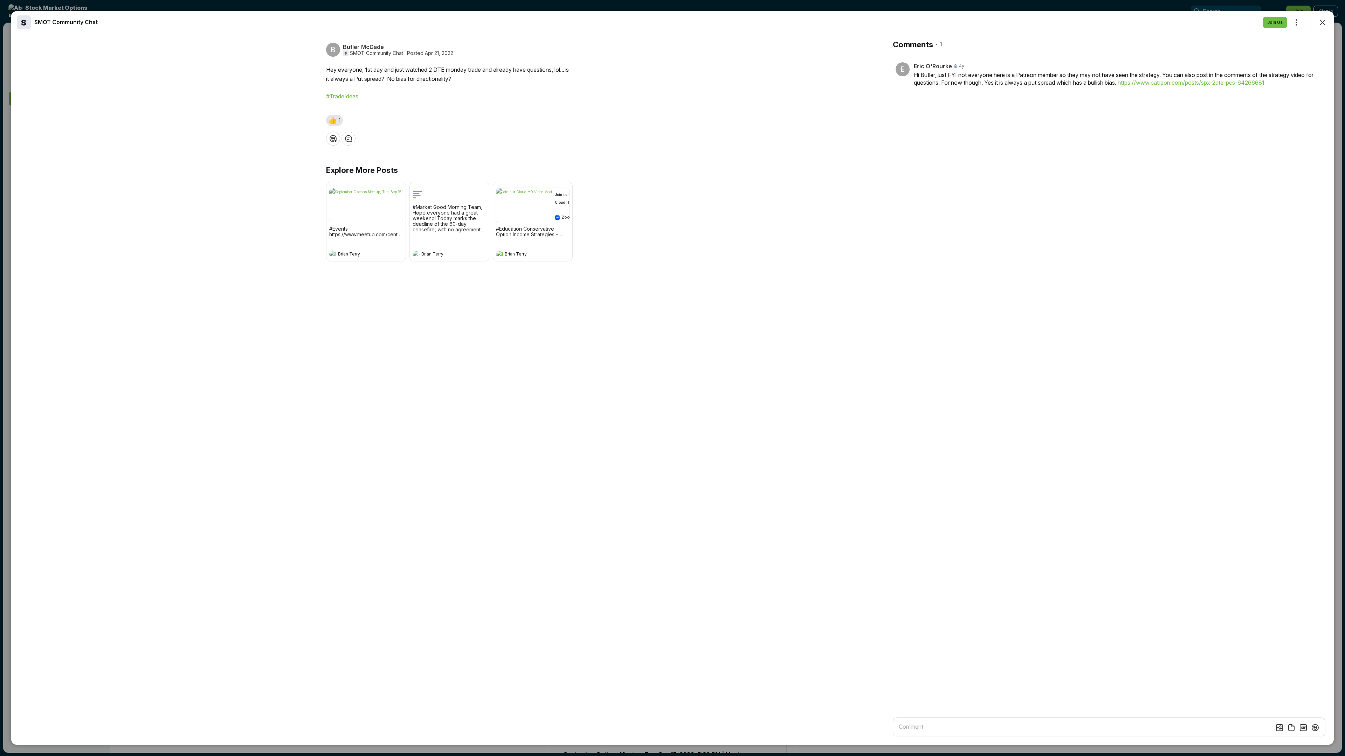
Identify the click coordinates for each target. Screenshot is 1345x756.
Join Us (1275, 22)
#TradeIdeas (342, 96)
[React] (333, 138)
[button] (334, 120)
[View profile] (332, 254)
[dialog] (672, 378)
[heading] (359, 254)
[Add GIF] (1303, 727)
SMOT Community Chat (376, 53)
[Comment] (349, 139)
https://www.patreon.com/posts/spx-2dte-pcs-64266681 (1191, 82)
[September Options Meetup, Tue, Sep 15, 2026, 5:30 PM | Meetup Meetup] (366, 205)
